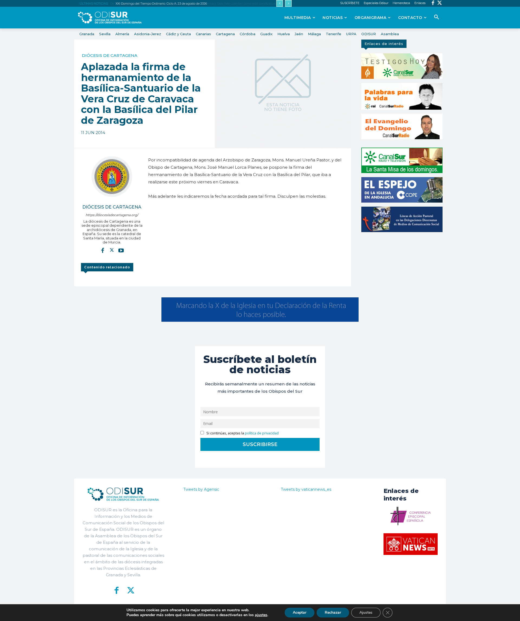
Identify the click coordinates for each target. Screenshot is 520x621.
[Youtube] (121, 250)
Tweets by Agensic (201, 489)
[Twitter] (439, 3)
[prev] (279, 3)
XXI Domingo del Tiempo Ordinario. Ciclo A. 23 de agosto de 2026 (160, 3)
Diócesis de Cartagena (109, 55)
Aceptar (299, 612)
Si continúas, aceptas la (242, 433)
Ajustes (365, 612)
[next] (288, 3)
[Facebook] (433, 3)
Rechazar (333, 612)
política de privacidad (262, 433)
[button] (436, 17)
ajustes (261, 615)
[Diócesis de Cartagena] (112, 176)
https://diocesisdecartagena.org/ (112, 215)
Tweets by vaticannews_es (306, 489)
